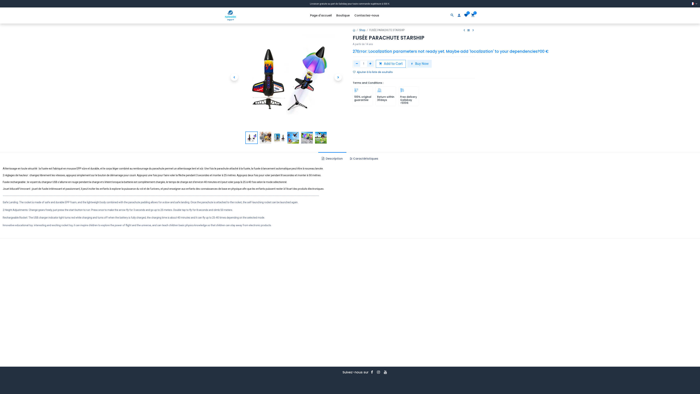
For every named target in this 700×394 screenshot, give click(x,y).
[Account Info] (459, 15)
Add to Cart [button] (393, 63)
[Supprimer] (356, 64)
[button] (234, 77)
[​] (373, 372)
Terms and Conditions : (368, 83)
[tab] (364, 158)
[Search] (452, 15)
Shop (362, 30)
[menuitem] (321, 15)
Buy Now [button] (421, 63)
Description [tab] (334, 159)
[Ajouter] (370, 64)
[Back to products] (468, 30)
